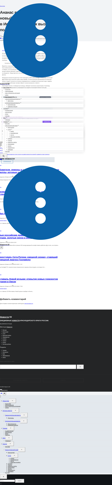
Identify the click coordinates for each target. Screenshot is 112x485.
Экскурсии (8, 112)
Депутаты (10, 100)
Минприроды (11, 104)
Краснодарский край (11, 450)
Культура (7, 89)
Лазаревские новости (20, 380)
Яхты (6, 114)
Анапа (9, 146)
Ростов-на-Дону (7, 344)
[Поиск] (80, 367)
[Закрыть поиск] (3, 476)
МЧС (4, 354)
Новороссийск (12, 142)
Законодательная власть (13, 415)
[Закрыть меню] (0, 396)
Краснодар (11, 127)
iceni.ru (63, 380)
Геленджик (11, 144)
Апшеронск (11, 147)
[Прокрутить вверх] (1, 393)
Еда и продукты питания (12, 93)
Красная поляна (15, 136)
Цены (6, 95)
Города (5, 444)
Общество (6, 401)
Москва (7, 123)
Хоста (12, 135)
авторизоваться (28, 303)
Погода (7, 116)
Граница (7, 119)
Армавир (10, 149)
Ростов (7, 151)
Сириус (10, 138)
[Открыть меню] (1, 247)
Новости (4, 317)
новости (16, 320)
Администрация (12, 106)
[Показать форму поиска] (3, 156)
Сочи (4, 333)
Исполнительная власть (12, 421)
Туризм (4, 350)
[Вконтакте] (1, 159)
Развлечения (9, 110)
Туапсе (10, 140)
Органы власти (7, 411)
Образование (9, 91)
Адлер (12, 131)
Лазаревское (14, 133)
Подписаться (7, 161)
